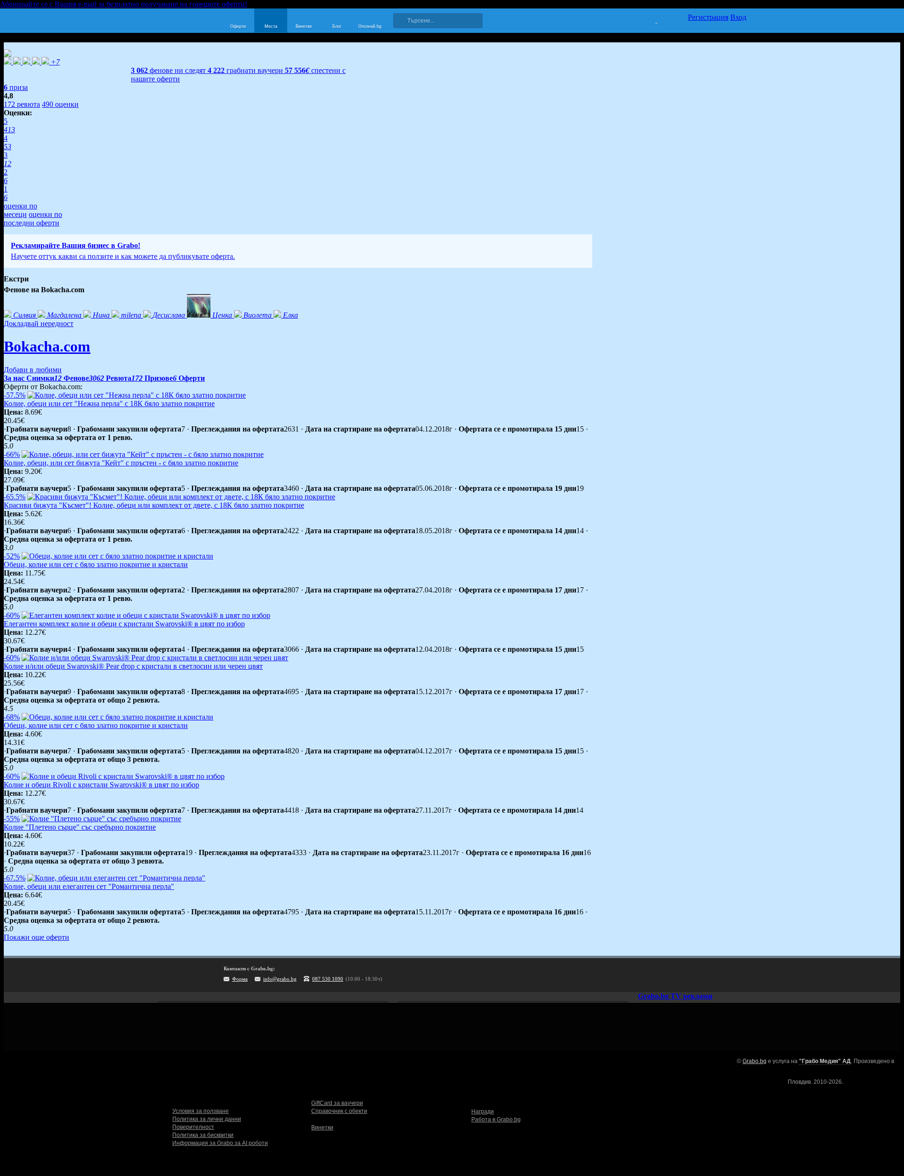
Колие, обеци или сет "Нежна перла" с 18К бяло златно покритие (109, 404)
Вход (738, 17)
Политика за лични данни (206, 1119)
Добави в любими (33, 370)
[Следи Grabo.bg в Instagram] (701, 975)
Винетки (322, 1127)
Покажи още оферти (36, 937)
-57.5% (14, 395)
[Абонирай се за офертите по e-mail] (681, 975)
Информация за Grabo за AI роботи (220, 1143)
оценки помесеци (20, 210)
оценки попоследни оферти (33, 218)
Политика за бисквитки (203, 1135)
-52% (12, 556)
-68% (12, 717)
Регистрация (708, 17)
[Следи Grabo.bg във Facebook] (739, 975)
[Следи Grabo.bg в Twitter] (720, 975)
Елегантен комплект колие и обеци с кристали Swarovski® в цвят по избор (124, 624)
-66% (12, 454)
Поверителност (193, 1127)
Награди (482, 1111)
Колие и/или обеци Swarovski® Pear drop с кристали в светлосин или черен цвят (133, 666)
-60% (12, 615)
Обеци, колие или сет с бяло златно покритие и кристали (96, 564)
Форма (240, 979)
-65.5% (14, 497)
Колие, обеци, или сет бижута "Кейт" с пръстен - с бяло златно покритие (121, 463)
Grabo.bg (755, 1061)
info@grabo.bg (280, 979)
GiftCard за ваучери (337, 1103)
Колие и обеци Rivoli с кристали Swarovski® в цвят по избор (101, 785)
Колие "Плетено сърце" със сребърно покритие (80, 827)
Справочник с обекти (339, 1111)
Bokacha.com (47, 346)
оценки (60, 104)
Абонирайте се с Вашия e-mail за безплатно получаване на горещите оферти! (123, 4)
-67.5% (14, 878)
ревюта (22, 104)
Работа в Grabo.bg (496, 1119)
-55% (12, 819)
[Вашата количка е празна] (650, 19)
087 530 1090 (327, 979)
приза (16, 87)
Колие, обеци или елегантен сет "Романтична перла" (89, 886)
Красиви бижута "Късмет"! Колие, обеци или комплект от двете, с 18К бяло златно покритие (154, 505)
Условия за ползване (200, 1111)
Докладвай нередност (38, 324)
